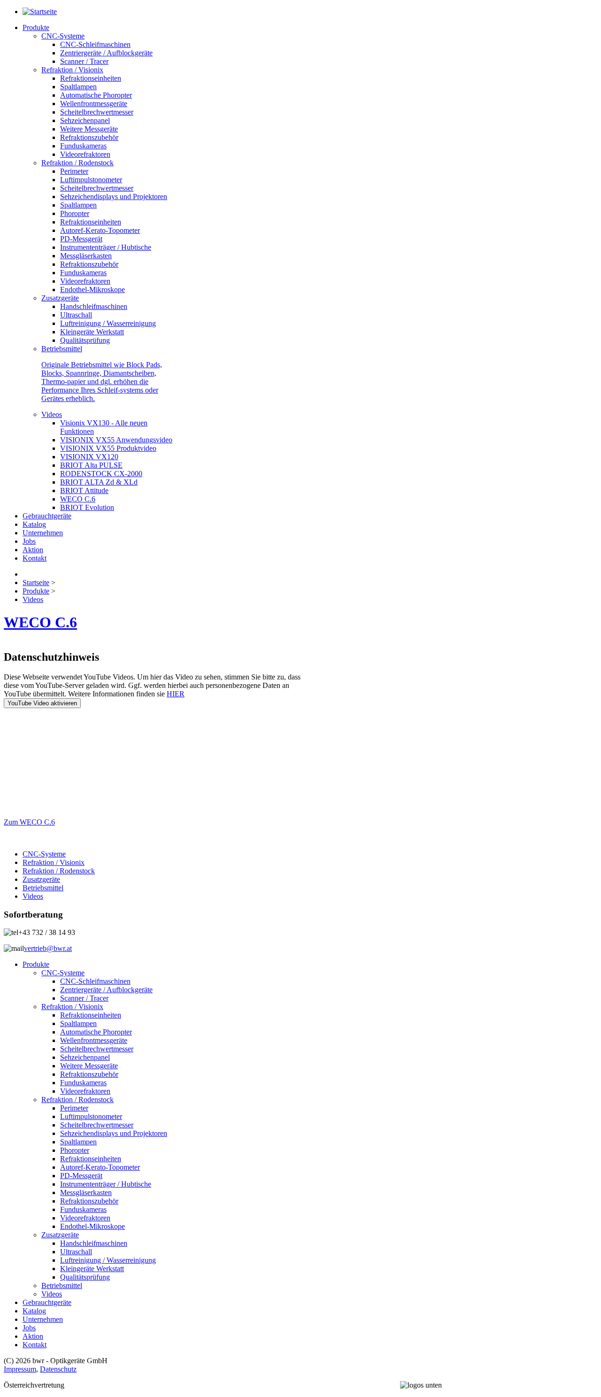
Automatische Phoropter (96, 1032)
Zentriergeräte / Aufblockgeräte (106, 990)
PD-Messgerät (81, 1176)
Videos (33, 896)
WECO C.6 (40, 622)
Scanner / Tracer (84, 998)
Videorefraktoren (85, 1091)
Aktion (33, 1336)
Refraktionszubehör (89, 1074)
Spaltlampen (78, 1023)
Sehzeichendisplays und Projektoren (113, 1133)
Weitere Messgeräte (89, 1066)
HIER (176, 694)
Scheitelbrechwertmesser (96, 1049)
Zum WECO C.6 (29, 822)
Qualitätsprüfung (85, 1277)
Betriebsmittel (43, 888)
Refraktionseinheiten (90, 1015)
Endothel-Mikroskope (92, 1226)
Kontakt (34, 1345)
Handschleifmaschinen (93, 1243)
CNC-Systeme (44, 854)
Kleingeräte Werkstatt (92, 1269)
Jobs (29, 1328)
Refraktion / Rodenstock (59, 871)
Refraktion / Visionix (54, 862)
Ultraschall (76, 1252)
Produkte (36, 964)
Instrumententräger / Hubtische (105, 1184)
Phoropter (74, 1150)
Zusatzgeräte (41, 879)
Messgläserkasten (86, 1192)
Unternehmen (43, 1319)
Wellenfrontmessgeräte (93, 1040)
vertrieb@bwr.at (48, 948)
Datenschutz (58, 1369)
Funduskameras (83, 1083)
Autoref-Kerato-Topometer (100, 1167)
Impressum (20, 1369)
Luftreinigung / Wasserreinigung (108, 1260)
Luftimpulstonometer (91, 1116)
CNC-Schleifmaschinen (95, 981)
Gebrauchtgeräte (47, 1302)
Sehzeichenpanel (85, 1057)
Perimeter (74, 1108)
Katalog (34, 1311)
